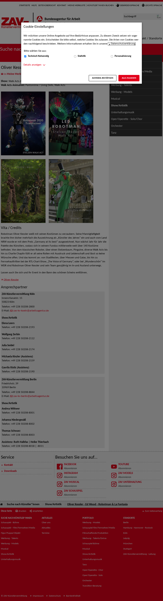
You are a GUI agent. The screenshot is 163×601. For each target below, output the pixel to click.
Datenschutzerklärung (123, 44)
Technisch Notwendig (38, 56)
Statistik (82, 56)
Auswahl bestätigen (102, 78)
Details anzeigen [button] (32, 65)
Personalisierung (123, 56)
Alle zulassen (129, 78)
